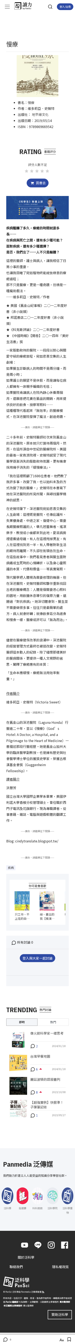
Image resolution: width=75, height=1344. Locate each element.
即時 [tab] (22, 1022)
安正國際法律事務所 (13, 1305)
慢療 (31, 102)
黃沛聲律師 (65, 1301)
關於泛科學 (26, 1257)
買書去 (40, 182)
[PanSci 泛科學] (25, 6)
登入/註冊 (65, 6)
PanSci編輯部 (12, 1301)
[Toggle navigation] (7, 7)
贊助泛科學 (59, 1314)
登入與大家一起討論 (37, 958)
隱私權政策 (60, 1266)
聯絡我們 (16, 1266)
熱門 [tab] (53, 1022)
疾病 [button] (11, 867)
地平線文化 (40, 114)
